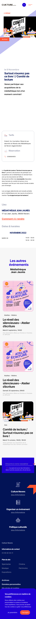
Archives (5, 580)
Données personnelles (11, 584)
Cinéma (22, 564)
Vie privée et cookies (10, 588)
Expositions (6, 572)
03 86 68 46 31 (7, 553)
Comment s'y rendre (13, 219)
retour (7, 13)
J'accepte (25, 612)
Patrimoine (23, 568)
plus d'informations (18, 495)
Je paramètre (12, 612)
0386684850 (11, 156)
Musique (5, 568)
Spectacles (6, 564)
